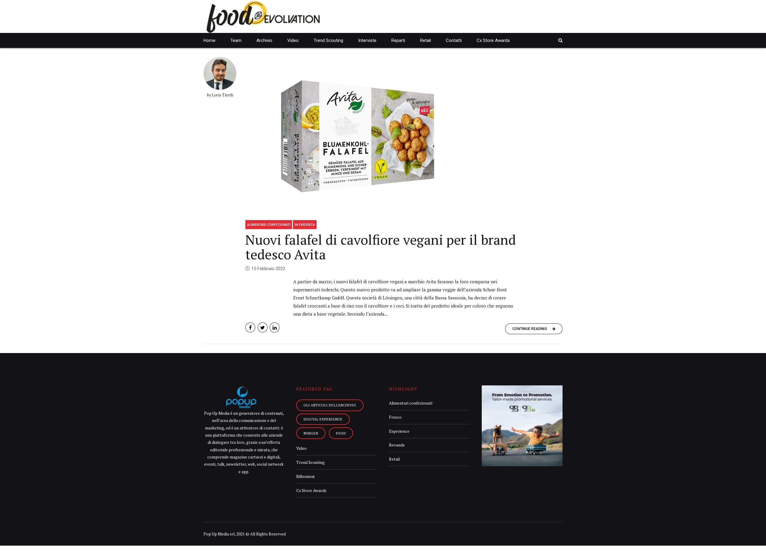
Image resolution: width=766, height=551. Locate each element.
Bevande (397, 445)
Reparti (398, 40)
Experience (399, 431)
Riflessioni (305, 476)
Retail (425, 40)
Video (293, 40)
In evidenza (305, 224)
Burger (310, 433)
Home (209, 40)
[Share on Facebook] (250, 327)
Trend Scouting (328, 40)
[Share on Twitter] (263, 327)
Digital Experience (322, 419)
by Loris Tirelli (220, 95)
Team (235, 40)
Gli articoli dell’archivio (329, 404)
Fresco (395, 417)
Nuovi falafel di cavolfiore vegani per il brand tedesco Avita (380, 247)
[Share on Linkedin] (274, 327)
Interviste (367, 40)
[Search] (560, 40)
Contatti (454, 40)
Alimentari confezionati (269, 224)
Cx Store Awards (493, 40)
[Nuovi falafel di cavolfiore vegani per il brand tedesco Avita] (404, 136)
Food (341, 433)
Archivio (264, 40)
